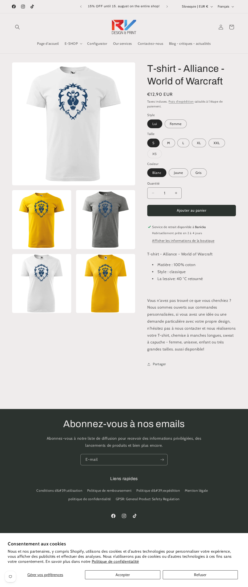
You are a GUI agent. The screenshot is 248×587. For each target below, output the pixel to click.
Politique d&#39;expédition (158, 490)
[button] (17, 27)
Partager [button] (159, 364)
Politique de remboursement (109, 490)
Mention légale (196, 490)
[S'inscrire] (162, 459)
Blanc (156, 173)
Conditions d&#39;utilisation (59, 490)
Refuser (200, 574)
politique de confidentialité (89, 499)
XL (199, 143)
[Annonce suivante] (167, 6)
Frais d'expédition (181, 101)
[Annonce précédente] (81, 6)
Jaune (178, 173)
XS (157, 154)
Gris (198, 173)
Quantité (153, 183)
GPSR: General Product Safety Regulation (148, 499)
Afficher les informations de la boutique (183, 240)
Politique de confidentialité (115, 561)
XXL (217, 143)
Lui (154, 124)
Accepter (123, 574)
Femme (176, 124)
